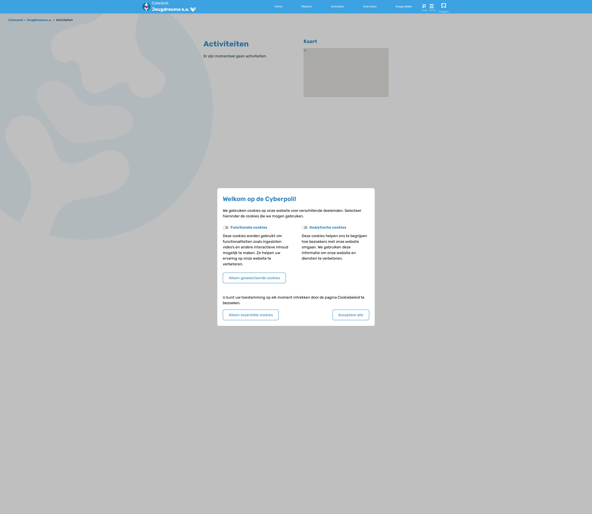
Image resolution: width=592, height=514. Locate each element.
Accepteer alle (350, 315)
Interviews (369, 6)
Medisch (306, 6)
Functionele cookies (248, 227)
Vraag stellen (403, 6)
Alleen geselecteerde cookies (254, 278)
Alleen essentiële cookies (251, 315)
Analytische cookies (327, 227)
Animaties (337, 6)
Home (278, 6)
